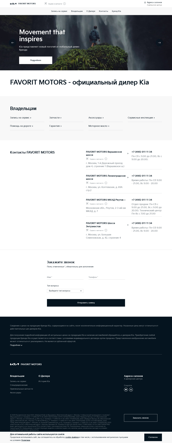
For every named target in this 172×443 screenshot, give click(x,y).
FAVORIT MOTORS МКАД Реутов (105, 200)
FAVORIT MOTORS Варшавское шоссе (104, 153)
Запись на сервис (59, 11)
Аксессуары (15, 393)
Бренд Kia (116, 11)
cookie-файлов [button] (72, 437)
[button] (12, 42)
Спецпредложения (18, 385)
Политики (25, 440)
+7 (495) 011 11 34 (142, 152)
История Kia (44, 381)
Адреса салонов (133, 376)
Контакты (103, 11)
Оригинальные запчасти (21, 389)
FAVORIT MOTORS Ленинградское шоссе (106, 177)
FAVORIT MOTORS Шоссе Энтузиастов (100, 225)
